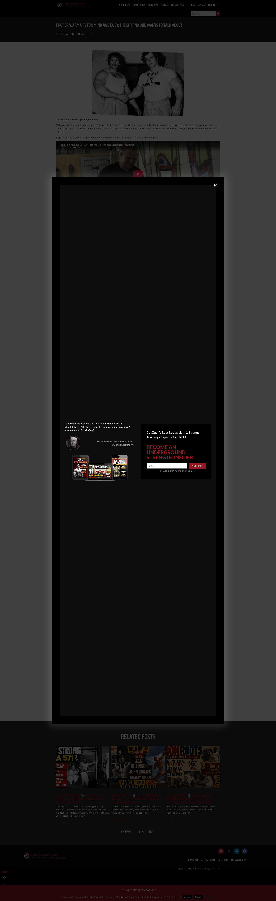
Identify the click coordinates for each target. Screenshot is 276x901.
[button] (216, 185)
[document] (138, 450)
